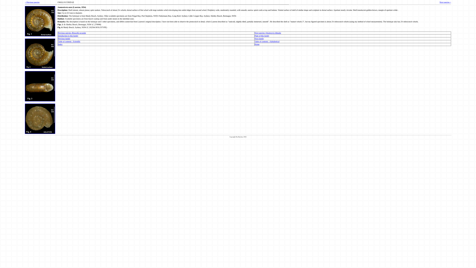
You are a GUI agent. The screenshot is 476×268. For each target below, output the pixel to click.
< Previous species (32, 2)
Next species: (268, 33)
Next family (259, 39)
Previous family (64, 39)
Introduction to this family (68, 36)
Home (257, 44)
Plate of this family (262, 36)
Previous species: (72, 33)
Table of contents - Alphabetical (267, 41)
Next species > (445, 2)
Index (60, 44)
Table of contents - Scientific (69, 41)
